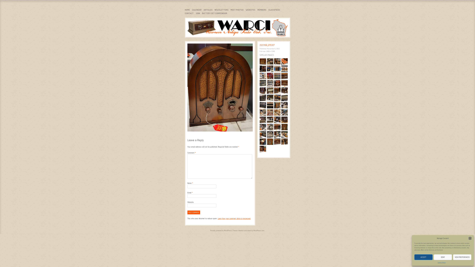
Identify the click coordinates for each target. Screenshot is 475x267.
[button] (470, 238)
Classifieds (274, 10)
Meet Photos (237, 10)
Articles (208, 10)
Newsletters (221, 10)
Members (261, 10)
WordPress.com (258, 230)
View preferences (462, 257)
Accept (423, 257)
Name (190, 183)
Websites (250, 10)
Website (190, 202)
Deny (443, 257)
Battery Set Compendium (214, 13)
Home (187, 10)
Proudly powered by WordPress (221, 230)
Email (190, 192)
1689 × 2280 (270, 51)
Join (198, 13)
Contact (189, 13)
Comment (191, 152)
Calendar (197, 10)
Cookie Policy (442, 263)
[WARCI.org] (237, 28)
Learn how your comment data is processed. (234, 218)
